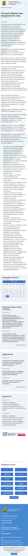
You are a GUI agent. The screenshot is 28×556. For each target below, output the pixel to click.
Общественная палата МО (7, 474)
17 (4, 294)
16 (23, 291)
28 (17, 296)
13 (14, 291)
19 (10, 294)
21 (17, 294)
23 (23, 294)
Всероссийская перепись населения (7, 483)
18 (7, 294)
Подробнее (16, 552)
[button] (2, 461)
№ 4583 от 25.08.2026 (8, 416)
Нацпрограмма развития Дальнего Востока (21, 488)
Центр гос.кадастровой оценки (21, 483)
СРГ (21, 469)
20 (14, 294)
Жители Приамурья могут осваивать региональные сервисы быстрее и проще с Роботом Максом (13, 373)
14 (17, 291)
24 (4, 296)
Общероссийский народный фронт (7, 493)
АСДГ (7, 469)
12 (10, 291)
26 (10, 296)
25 (7, 296)
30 (23, 296)
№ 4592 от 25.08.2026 (8, 402)
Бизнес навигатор (21, 474)
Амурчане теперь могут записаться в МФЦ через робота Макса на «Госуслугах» (13, 382)
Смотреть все (20, 345)
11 (7, 291)
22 (20, 294)
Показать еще (14, 497)
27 (14, 296)
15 (20, 291)
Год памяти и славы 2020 (7, 488)
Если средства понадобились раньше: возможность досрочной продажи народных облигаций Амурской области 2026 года (13, 363)
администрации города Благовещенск (15, 3)
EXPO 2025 (21, 493)
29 (20, 296)
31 (4, 298)
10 (4, 291)
